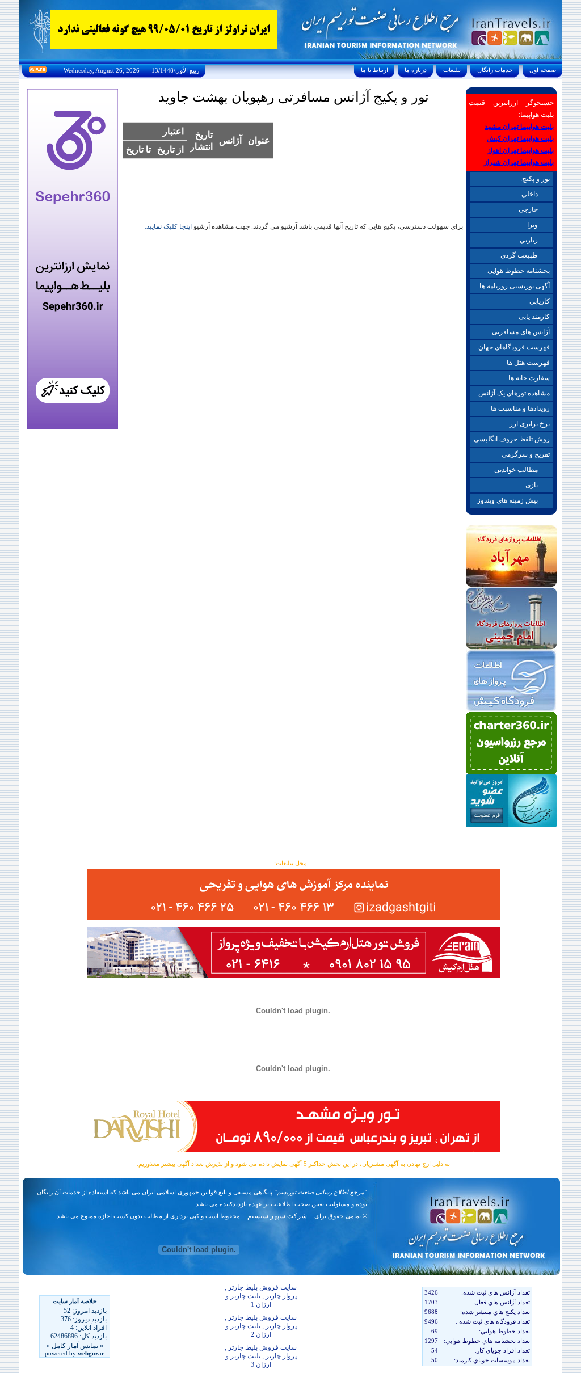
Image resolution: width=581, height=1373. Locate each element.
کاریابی (539, 301)
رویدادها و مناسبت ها (520, 408)
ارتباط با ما (374, 69)
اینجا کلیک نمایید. (168, 226)
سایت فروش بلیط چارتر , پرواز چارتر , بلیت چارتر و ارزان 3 (261, 1355)
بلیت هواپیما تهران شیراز (519, 162)
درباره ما (415, 69)
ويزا (532, 225)
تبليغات (451, 69)
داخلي (529, 194)
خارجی (528, 209)
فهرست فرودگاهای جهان (514, 347)
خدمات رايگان (495, 69)
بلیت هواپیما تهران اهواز (520, 150)
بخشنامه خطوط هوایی (518, 271)
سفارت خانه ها (529, 378)
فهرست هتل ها (528, 363)
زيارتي (529, 240)
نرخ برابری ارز (530, 424)
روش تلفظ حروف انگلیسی (512, 439)
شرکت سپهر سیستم (277, 1216)
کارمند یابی (534, 317)
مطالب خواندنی (516, 470)
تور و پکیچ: (535, 179)
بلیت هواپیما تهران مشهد (519, 126)
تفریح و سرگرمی (526, 454)
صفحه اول (543, 69)
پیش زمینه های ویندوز (507, 500)
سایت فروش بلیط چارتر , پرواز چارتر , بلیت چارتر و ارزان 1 (261, 1295)
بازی (531, 485)
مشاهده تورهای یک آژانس (514, 393)
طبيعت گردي (519, 255)
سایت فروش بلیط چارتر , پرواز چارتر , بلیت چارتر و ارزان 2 (261, 1325)
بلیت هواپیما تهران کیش (520, 138)
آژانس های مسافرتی (521, 332)
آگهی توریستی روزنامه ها (514, 286)
